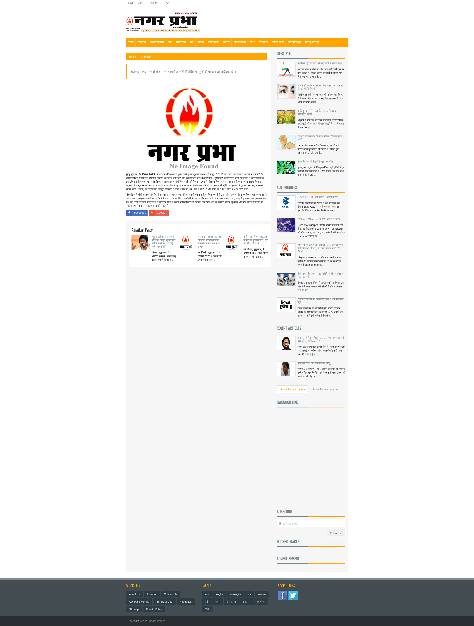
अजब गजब (240, 42)
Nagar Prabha (157, 621)
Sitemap (134, 609)
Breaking (146, 57)
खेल (170, 42)
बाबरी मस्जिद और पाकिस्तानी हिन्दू (314, 363)
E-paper (167, 3)
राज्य (130, 42)
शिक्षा (252, 42)
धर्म (191, 42)
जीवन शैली (278, 42)
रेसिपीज (263, 42)
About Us (134, 594)
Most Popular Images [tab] (325, 389)
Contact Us (170, 594)
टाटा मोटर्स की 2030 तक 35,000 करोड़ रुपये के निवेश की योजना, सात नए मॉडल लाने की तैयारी (320, 248)
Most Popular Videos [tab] (293, 389)
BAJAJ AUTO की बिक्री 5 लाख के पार (318, 197)
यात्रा (226, 42)
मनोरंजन (181, 42)
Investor (152, 594)
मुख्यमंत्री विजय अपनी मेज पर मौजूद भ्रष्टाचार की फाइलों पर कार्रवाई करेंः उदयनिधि (164, 241)
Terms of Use (164, 601)
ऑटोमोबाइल (294, 42)
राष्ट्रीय (142, 42)
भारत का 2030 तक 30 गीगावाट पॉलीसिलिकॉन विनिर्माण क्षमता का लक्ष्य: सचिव (209, 241)
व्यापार (201, 42)
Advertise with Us (139, 601)
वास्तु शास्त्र (312, 42)
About (141, 3)
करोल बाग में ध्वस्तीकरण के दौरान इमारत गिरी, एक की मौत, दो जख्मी (255, 240)
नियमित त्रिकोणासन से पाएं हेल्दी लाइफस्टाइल (320, 63)
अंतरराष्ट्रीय (157, 42)
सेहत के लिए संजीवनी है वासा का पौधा (315, 161)
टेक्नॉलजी (213, 42)
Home (130, 3)
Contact (154, 3)
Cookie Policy (154, 609)
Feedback (185, 601)
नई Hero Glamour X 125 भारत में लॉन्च (319, 219)
